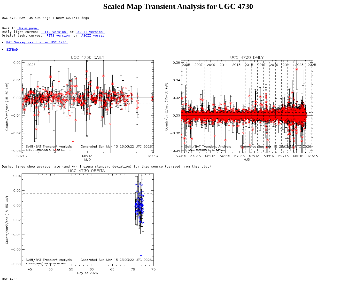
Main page (28, 28)
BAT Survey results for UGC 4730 (37, 42)
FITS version (54, 32)
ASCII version (90, 32)
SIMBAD (12, 49)
